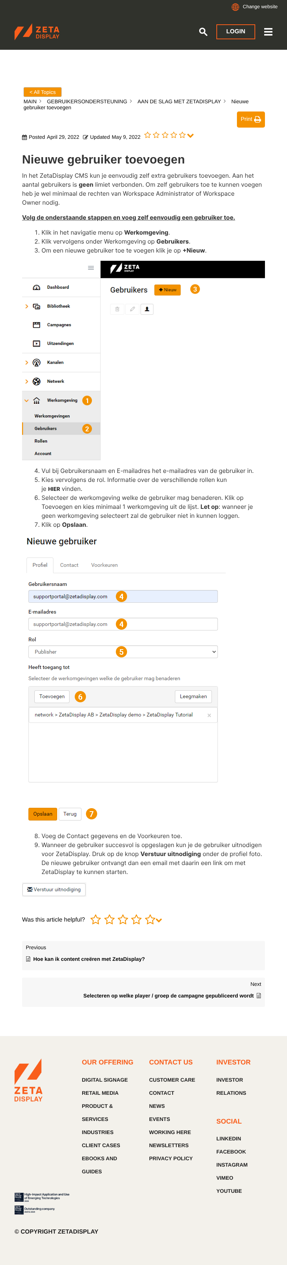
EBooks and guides (99, 1164)
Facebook (231, 1152)
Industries (98, 1132)
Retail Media (100, 1093)
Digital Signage (105, 1080)
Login (236, 31)
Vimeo (224, 1178)
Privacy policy (171, 1158)
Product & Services (97, 1112)
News (157, 1106)
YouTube (229, 1191)
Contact (161, 1093)
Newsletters (169, 1145)
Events (159, 1119)
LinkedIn (228, 1139)
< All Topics (43, 92)
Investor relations (231, 1086)
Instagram (232, 1165)
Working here (170, 1132)
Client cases (101, 1145)
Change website (260, 6)
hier (54, 489)
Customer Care (172, 1080)
